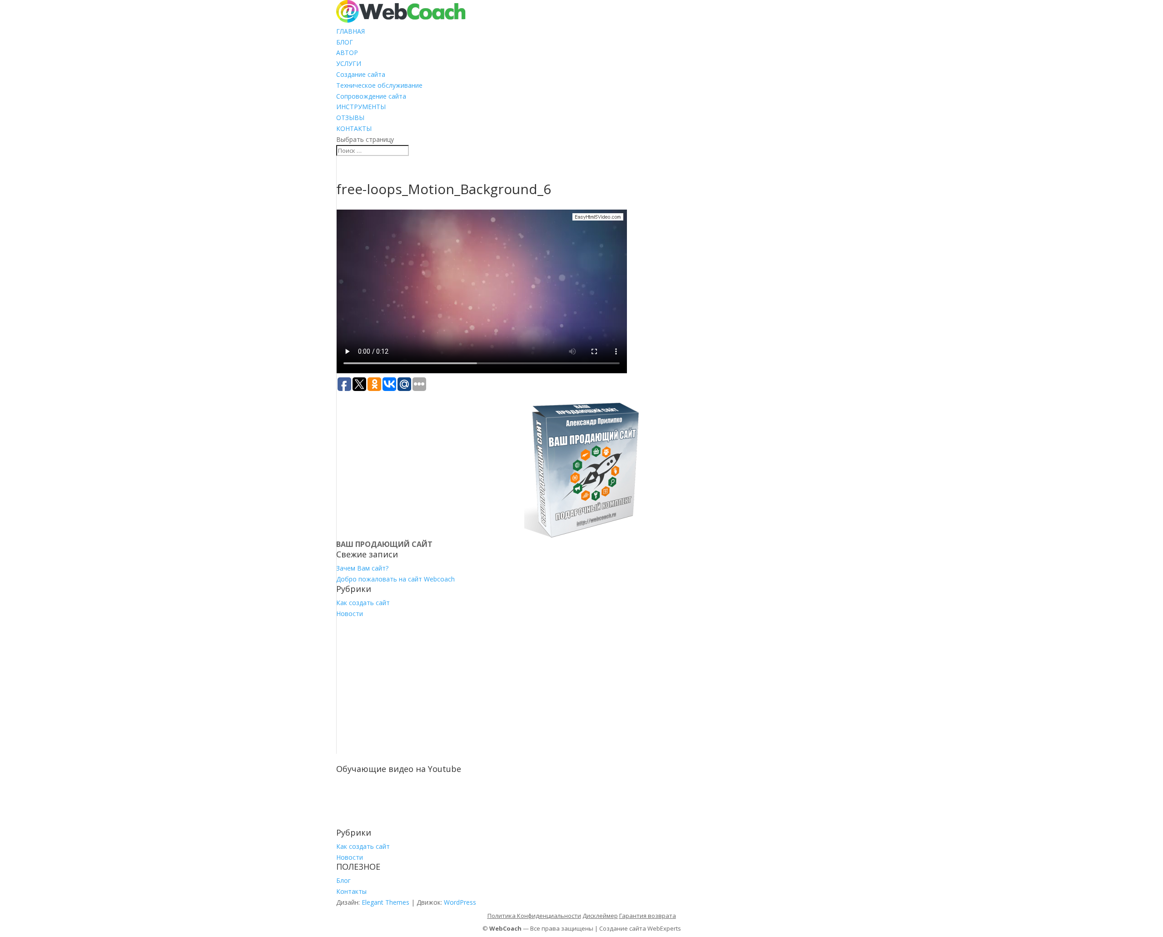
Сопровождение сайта (371, 96)
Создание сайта (360, 74)
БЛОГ (344, 42)
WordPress (460, 902)
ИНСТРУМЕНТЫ (361, 106)
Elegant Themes (385, 902)
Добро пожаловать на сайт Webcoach (395, 579)
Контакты (351, 891)
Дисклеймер (600, 916)
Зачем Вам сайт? (362, 568)
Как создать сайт (363, 602)
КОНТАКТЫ (354, 128)
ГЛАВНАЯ (350, 31)
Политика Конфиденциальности (534, 916)
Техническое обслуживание (379, 85)
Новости (349, 613)
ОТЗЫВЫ (350, 117)
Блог (343, 880)
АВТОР (347, 52)
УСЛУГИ (348, 63)
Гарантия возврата (647, 916)
